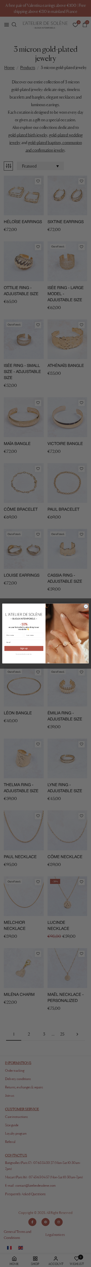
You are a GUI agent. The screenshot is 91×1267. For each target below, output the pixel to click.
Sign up (24, 648)
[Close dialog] (86, 606)
